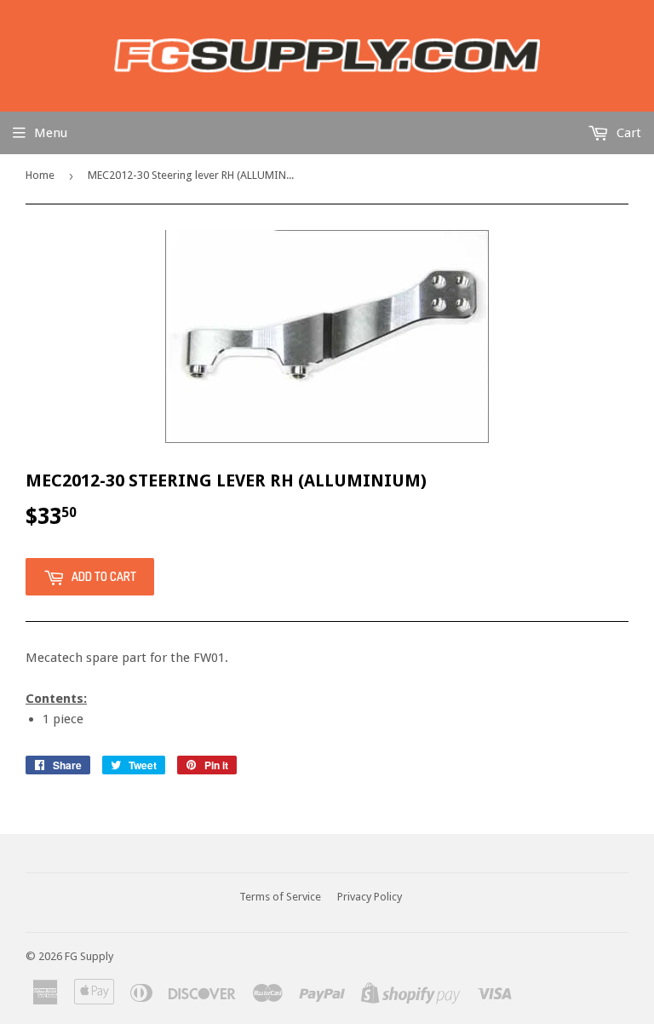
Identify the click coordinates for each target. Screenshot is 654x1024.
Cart (627, 133)
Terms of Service (280, 896)
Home (40, 175)
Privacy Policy (369, 896)
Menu (50, 133)
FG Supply (89, 956)
